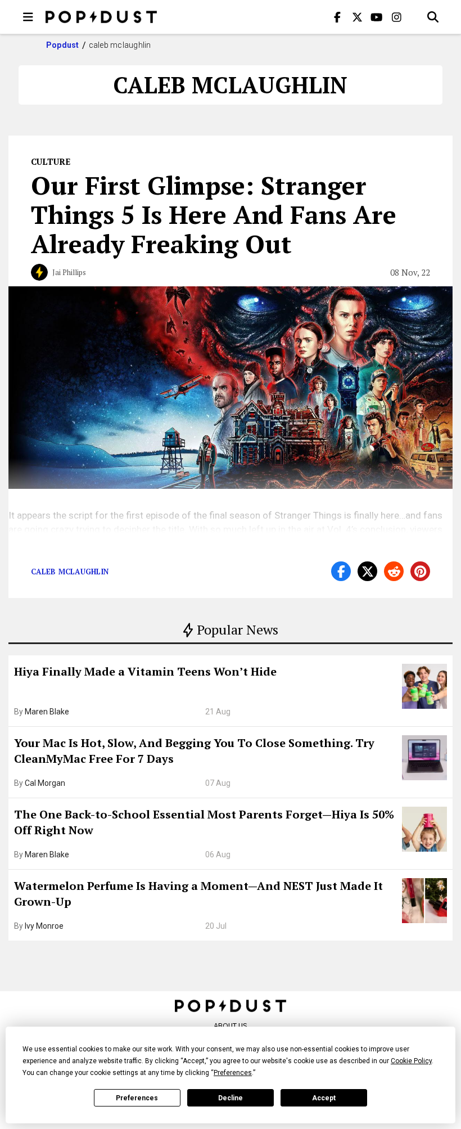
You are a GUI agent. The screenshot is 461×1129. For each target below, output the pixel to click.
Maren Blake (47, 711)
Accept (324, 1098)
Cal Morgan (45, 783)
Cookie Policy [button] (411, 1061)
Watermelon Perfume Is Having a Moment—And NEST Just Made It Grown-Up (198, 893)
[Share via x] (367, 571)
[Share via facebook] (341, 571)
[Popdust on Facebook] (337, 17)
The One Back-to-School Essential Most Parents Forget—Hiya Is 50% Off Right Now (204, 822)
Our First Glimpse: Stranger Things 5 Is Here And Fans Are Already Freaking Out (213, 214)
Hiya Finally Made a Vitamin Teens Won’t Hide (145, 671)
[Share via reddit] (394, 571)
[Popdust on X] (357, 17)
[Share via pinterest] (420, 571)
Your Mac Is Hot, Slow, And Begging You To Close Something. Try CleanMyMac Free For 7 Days (194, 750)
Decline (230, 1098)
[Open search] (433, 17)
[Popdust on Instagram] (396, 17)
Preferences (137, 1098)
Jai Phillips (69, 272)
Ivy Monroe (44, 925)
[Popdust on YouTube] (376, 17)
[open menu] (28, 17)
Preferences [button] (233, 1073)
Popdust (62, 45)
